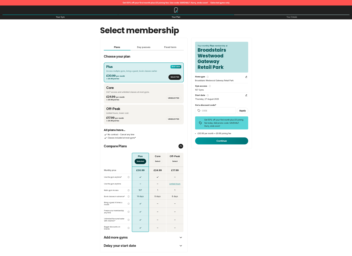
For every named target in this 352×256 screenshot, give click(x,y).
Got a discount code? (205, 105)
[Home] (176, 10)
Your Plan (176, 17)
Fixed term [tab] (170, 47)
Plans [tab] (117, 47)
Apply (242, 110)
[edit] (246, 77)
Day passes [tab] (143, 47)
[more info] (128, 177)
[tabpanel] (144, 141)
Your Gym (60, 17)
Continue (221, 140)
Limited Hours (174, 184)
